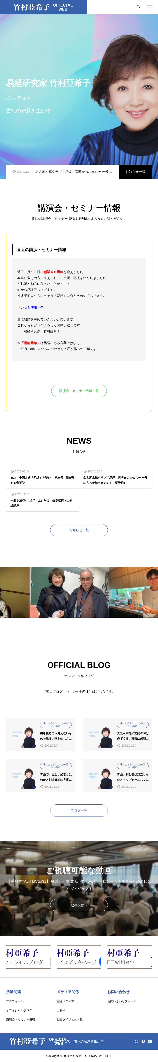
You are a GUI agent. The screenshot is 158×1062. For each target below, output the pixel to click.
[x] (136, 1041)
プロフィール (14, 1001)
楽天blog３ (86, 218)
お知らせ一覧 (135, 171)
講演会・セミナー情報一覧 (79, 391)
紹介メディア (65, 1001)
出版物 (61, 1010)
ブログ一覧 (79, 810)
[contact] (150, 1041)
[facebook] (143, 1041)
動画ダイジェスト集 (70, 1019)
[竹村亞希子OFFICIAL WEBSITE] (43, 7)
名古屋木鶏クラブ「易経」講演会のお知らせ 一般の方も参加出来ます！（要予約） (73, 172)
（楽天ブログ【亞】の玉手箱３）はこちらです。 (79, 691)
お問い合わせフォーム (121, 1001)
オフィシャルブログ (19, 1010)
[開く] (149, 7)
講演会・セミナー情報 (20, 1019)
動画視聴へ (79, 905)
